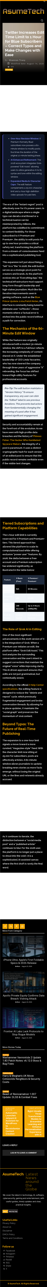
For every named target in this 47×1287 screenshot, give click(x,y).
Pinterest (10, 1257)
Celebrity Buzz (7, 1073)
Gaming (5, 1055)
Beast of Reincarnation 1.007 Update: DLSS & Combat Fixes (20, 1096)
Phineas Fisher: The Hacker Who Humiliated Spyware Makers (22, 440)
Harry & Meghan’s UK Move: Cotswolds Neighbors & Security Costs (21, 1079)
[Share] (4, 1265)
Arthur (17, 966)
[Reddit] (4, 1259)
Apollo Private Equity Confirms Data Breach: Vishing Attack (23, 997)
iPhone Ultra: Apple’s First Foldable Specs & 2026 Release (23, 961)
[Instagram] (4, 1253)
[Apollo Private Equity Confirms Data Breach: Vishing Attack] (23, 982)
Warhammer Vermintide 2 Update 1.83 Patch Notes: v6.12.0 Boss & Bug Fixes (22, 1060)
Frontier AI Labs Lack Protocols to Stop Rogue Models (23, 1033)
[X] (10, 926)
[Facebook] (5, 926)
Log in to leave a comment (23, 1153)
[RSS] (4, 1262)
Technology (9, 70)
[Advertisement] (23, 108)
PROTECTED (13, 1211)
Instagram (10, 1254)
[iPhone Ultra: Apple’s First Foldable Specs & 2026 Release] (23, 946)
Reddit (9, 1260)
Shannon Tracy (17, 60)
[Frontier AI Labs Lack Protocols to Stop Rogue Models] (23, 1017)
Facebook (10, 1251)
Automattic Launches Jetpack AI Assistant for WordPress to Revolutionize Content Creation (13, 1123)
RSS (8, 1263)
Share (8, 1266)
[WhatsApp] (22, 926)
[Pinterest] (16, 926)
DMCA (5, 1211)
